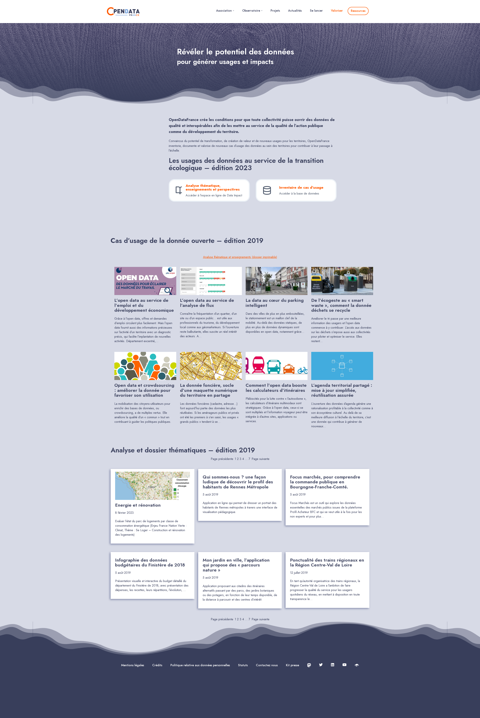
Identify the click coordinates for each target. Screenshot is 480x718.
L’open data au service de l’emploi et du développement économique (144, 305)
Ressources (358, 11)
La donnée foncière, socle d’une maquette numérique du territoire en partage (208, 390)
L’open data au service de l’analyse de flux (207, 303)
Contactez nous (267, 665)
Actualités (295, 10)
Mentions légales (132, 665)
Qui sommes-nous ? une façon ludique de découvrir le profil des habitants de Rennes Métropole (238, 482)
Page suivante (260, 459)
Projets (275, 10)
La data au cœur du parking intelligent (275, 303)
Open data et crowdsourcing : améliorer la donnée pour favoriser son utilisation (144, 390)
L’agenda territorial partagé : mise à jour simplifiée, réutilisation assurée (341, 390)
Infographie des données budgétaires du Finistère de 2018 (150, 563)
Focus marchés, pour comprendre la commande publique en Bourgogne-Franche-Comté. (325, 482)
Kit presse (292, 665)
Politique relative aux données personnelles (200, 665)
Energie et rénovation (138, 505)
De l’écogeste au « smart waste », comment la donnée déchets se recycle (341, 305)
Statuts (243, 665)
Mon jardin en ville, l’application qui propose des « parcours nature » (236, 565)
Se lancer (316, 10)
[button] (233, 10)
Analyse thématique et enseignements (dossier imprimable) (240, 257)
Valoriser (337, 10)
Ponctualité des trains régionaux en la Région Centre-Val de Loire (327, 563)
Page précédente (222, 459)
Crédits (157, 665)
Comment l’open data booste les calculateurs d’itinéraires (276, 388)
